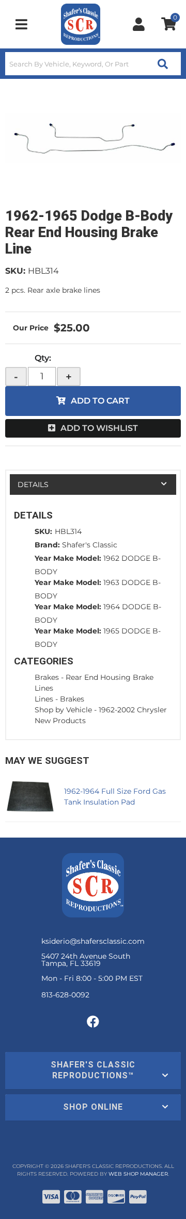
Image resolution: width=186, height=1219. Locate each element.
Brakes (47, 677)
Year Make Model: (68, 558)
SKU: (15, 271)
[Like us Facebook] (93, 1022)
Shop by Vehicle (63, 709)
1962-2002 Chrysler (133, 709)
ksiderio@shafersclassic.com (93, 941)
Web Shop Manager (138, 1174)
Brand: (47, 544)
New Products (60, 720)
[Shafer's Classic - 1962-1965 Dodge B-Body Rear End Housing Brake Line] (93, 138)
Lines (44, 699)
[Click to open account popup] (138, 24)
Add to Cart (100, 401)
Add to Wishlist (99, 428)
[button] (93, 63)
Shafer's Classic (89, 544)
